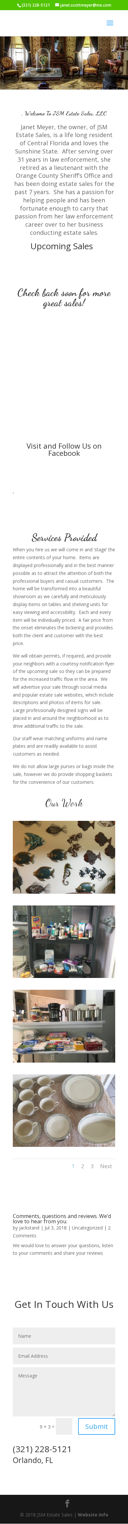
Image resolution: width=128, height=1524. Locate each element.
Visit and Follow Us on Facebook (64, 449)
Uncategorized (87, 1228)
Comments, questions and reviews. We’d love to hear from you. (62, 1218)
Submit (96, 1426)
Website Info (93, 1515)
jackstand (29, 1228)
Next (106, 1166)
